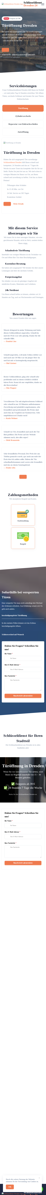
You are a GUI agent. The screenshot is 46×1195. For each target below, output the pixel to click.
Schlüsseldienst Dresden (13, 162)
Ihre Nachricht (10, 676)
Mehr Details (18, 204)
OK (9, 1187)
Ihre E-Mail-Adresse (12, 665)
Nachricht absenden (23, 696)
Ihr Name (8, 654)
